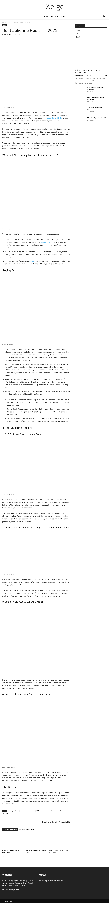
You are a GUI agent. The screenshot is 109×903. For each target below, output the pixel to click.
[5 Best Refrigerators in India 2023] (80, 110)
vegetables (6, 813)
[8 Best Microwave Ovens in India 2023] (36, 841)
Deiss (16, 811)
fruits (21, 811)
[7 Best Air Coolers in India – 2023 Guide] (80, 100)
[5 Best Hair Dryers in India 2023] (80, 120)
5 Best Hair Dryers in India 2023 (96, 118)
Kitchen (54, 16)
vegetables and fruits (54, 118)
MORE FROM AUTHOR (26, 829)
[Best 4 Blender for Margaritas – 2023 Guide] (59, 841)
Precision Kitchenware (60, 811)
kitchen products (47, 811)
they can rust (45, 242)
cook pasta (33, 261)
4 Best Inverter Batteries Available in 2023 (55, 822)
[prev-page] (3, 856)
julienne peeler (30, 811)
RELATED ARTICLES (10, 829)
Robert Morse (8, 34)
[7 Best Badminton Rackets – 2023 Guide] (80, 90)
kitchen (38, 811)
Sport (63, 16)
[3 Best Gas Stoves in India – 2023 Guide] (91, 55)
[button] (104, 17)
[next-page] (7, 856)
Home (46, 16)
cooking (11, 811)
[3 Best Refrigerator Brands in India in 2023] (13, 841)
